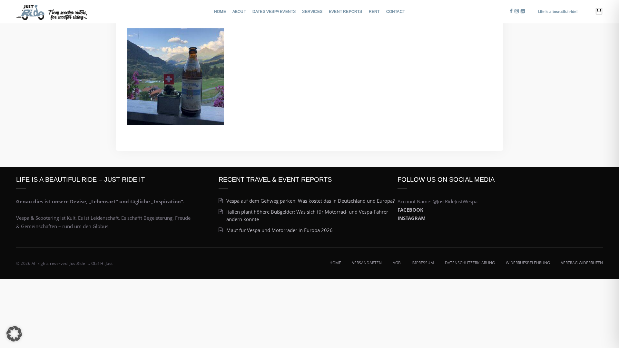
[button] (14, 334)
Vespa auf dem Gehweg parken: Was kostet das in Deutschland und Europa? (310, 201)
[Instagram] (517, 11)
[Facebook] (511, 11)
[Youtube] (523, 11)
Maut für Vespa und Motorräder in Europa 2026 (279, 230)
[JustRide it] (51, 11)
